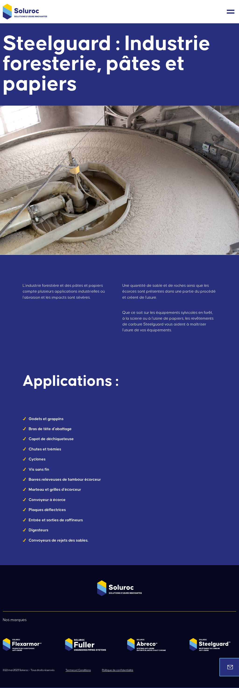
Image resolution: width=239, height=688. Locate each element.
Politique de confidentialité (117, 670)
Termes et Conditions (78, 670)
